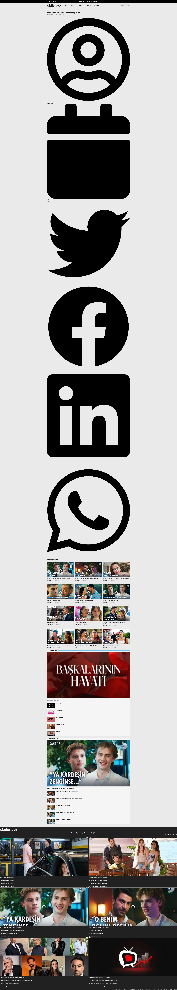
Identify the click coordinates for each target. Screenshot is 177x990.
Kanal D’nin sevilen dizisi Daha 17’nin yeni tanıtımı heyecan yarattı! (105, 980)
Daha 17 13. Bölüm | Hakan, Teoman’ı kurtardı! (86, 578)
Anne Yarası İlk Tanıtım (52, 622)
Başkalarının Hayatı (53, 700)
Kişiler (73, 5)
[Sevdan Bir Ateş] (51, 726)
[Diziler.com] (54, 5)
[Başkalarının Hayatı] (88, 675)
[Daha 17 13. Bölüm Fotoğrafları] (44, 857)
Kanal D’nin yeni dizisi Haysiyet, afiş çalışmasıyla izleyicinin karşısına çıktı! (16, 980)
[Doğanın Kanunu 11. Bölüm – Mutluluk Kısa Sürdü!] (60, 636)
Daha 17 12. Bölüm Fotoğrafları (7, 880)
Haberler (96, 5)
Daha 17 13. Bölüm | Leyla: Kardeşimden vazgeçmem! (116, 578)
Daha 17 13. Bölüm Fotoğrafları (7, 877)
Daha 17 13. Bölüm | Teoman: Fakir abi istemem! (59, 578)
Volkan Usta (49, 580)
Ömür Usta (58, 731)
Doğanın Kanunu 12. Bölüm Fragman (84, 600)
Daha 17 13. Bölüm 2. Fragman (110, 600)
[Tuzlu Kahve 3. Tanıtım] (88, 613)
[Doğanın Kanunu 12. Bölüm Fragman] (88, 591)
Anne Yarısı (58, 703)
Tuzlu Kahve (59, 710)
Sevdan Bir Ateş (60, 724)
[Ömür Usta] (51, 733)
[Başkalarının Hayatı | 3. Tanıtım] (116, 636)
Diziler (66, 5)
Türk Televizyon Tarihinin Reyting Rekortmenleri (101, 986)
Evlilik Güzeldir (59, 717)
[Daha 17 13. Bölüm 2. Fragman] (116, 591)
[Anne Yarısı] (51, 705)
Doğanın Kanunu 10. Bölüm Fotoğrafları (99, 880)
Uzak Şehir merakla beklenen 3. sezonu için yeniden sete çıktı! (104, 983)
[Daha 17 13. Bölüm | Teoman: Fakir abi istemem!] (60, 569)
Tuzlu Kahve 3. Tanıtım (80, 622)
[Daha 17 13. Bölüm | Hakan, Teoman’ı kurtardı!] (88, 569)
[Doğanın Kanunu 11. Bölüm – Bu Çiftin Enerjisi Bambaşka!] (116, 613)
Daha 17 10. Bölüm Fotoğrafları (7, 886)
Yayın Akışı (80, 5)
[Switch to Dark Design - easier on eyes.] (118, 5)
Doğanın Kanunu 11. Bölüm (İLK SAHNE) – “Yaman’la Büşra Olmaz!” (87, 646)
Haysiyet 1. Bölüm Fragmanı (54, 600)
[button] (88, 243)
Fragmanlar (88, 5)
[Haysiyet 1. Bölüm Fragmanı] (60, 591)
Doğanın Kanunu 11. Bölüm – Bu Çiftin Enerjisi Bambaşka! (114, 623)
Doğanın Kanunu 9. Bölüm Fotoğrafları (99, 883)
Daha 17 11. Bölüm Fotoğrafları (7, 883)
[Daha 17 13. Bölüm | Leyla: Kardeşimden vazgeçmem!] (116, 569)
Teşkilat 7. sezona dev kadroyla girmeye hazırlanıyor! (12, 977)
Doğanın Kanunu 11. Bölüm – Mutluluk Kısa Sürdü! (59, 645)
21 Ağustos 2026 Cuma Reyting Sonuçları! (10, 983)
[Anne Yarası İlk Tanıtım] (60, 613)
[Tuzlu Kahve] (51, 712)
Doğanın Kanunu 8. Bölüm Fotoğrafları (99, 886)
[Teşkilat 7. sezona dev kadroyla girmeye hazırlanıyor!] (44, 957)
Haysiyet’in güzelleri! (5, 986)
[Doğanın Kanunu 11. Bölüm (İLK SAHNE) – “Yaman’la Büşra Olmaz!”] (88, 636)
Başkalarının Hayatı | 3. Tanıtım (111, 645)
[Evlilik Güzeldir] (51, 719)
